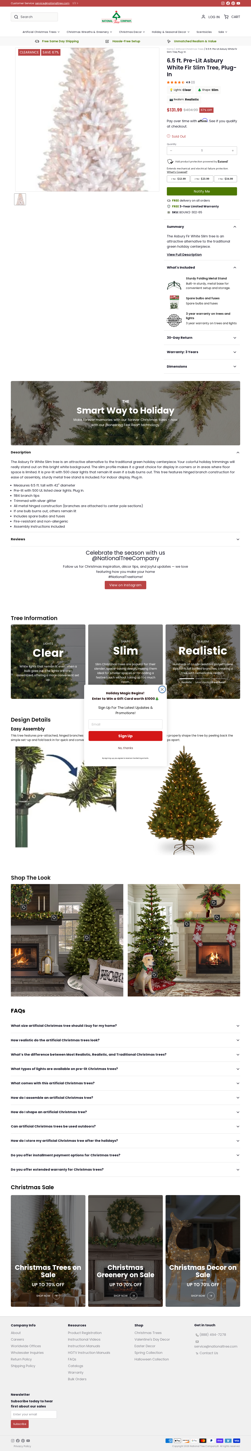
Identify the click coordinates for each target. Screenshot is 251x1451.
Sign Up (125, 736)
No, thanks (125, 748)
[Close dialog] (162, 689)
